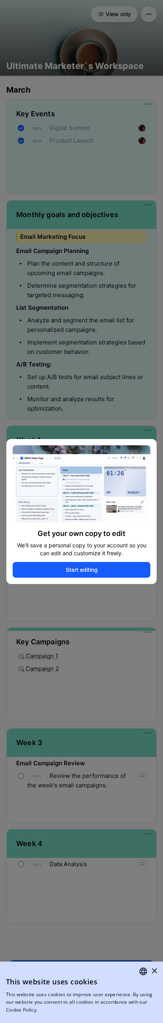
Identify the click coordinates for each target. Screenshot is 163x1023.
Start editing (82, 569)
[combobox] (143, 971)
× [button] (154, 971)
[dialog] (81, 992)
